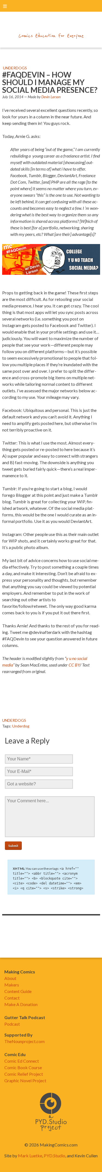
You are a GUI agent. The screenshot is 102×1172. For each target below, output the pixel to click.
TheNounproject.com (24, 1041)
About (10, 978)
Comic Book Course (23, 1067)
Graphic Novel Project (25, 1080)
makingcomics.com (51, 24)
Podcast (12, 1023)
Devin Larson (51, 97)
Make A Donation (21, 1004)
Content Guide (18, 991)
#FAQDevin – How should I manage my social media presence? (49, 82)
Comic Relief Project (23, 1074)
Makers (11, 984)
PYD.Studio (54, 1155)
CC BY (74, 664)
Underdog (20, 726)
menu (5, 6)
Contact (12, 997)
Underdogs (15, 68)
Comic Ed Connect (21, 1060)
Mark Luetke (30, 1155)
